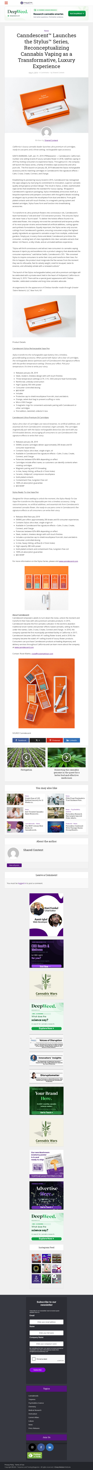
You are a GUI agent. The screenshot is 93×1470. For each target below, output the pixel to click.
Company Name (36, 1337)
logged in (22, 883)
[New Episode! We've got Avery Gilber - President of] (56, 1278)
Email (32, 1315)
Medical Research (34, 1410)
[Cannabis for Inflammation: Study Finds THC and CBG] (36, 1258)
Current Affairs (33, 1417)
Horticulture (32, 1414)
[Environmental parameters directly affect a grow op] (46, 1278)
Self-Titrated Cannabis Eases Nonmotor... (34, 813)
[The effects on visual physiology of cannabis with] (36, 1268)
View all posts (14, 865)
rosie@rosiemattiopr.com (42, 653)
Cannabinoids (30, 824)
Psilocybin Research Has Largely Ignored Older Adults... (74, 816)
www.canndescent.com (68, 561)
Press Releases (34, 1428)
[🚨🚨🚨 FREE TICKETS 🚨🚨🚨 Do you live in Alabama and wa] (56, 1268)
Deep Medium (60, 1467)
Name (32, 1326)
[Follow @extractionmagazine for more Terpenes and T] (36, 1278)
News (46, 31)
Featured (69, 824)
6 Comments (44, 73)
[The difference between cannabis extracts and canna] (56, 1258)
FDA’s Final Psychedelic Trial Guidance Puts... (75, 799)
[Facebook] (41, 1447)
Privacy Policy (9, 1465)
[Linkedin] (50, 1447)
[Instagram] (32, 1447)
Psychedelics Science (36, 1403)
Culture (31, 1421)
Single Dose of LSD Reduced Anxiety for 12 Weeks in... (34, 800)
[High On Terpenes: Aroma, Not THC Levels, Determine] (46, 1258)
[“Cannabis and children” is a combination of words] (46, 1268)
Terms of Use (19, 1465)
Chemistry (32, 1407)
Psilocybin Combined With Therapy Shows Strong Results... (74, 828)
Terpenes (31, 1399)
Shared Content (58, 73)
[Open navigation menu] (6, 3)
